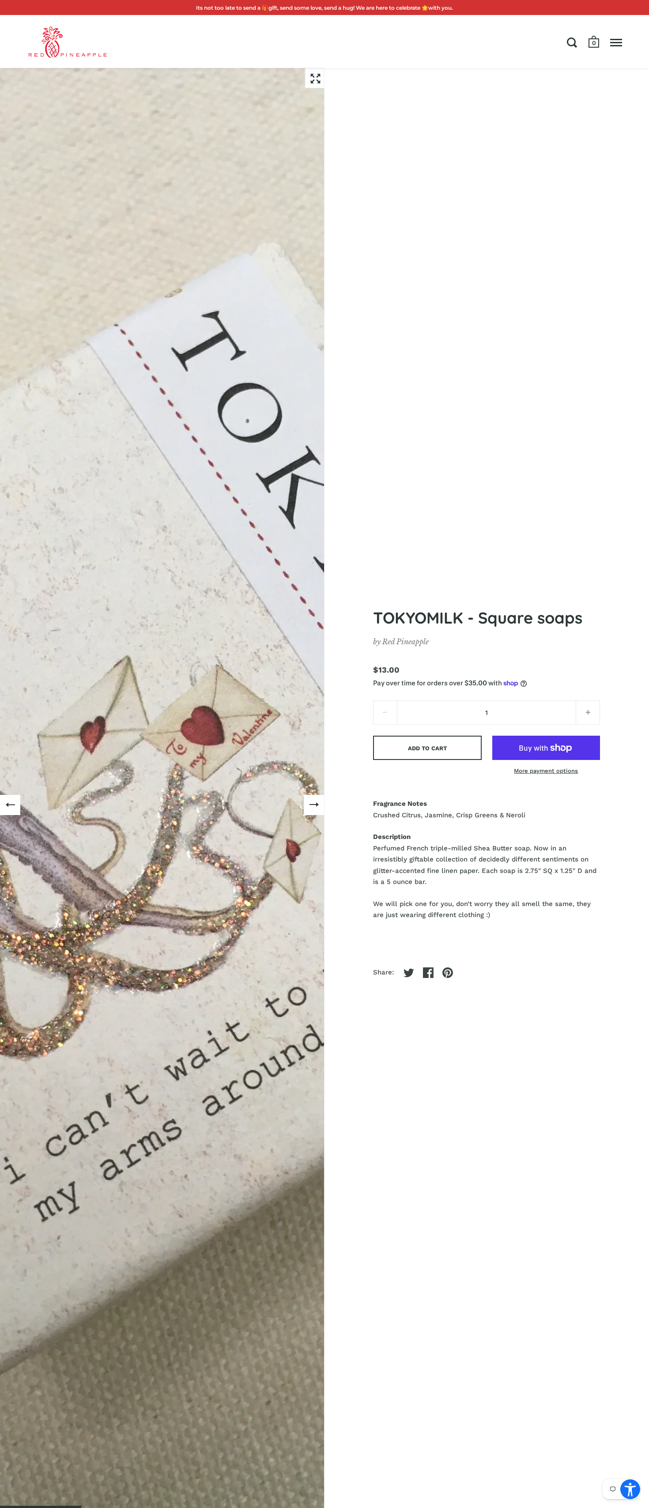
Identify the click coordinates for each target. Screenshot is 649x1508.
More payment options (546, 770)
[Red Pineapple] (67, 41)
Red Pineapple (405, 641)
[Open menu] (616, 42)
